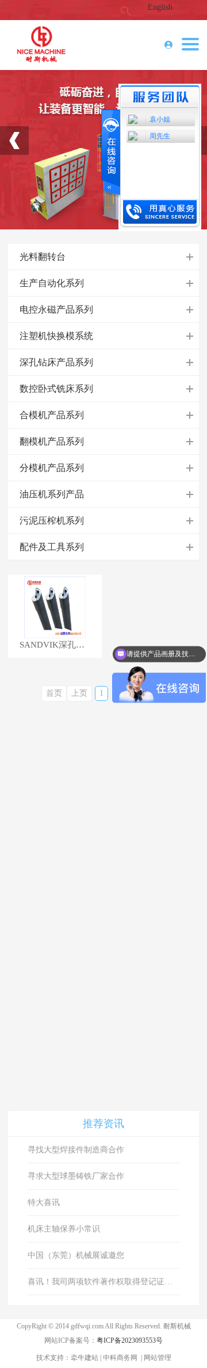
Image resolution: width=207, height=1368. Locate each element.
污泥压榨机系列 (52, 520)
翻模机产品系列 (52, 441)
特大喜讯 (44, 1202)
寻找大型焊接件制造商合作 (76, 1149)
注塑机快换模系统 (56, 336)
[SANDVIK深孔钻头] (54, 607)
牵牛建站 (84, 1358)
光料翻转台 (43, 257)
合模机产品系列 (52, 415)
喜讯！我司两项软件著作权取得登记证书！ (104, 1281)
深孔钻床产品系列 (56, 362)
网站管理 (157, 1358)
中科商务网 (120, 1358)
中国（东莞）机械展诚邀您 (76, 1255)
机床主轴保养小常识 (64, 1229)
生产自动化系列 (52, 283)
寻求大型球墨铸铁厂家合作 (76, 1176)
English (160, 7)
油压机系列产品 (52, 494)
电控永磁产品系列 (56, 309)
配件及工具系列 (52, 547)
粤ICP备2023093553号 (130, 1340)
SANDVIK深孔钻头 (56, 645)
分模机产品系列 (52, 468)
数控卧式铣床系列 (56, 388)
